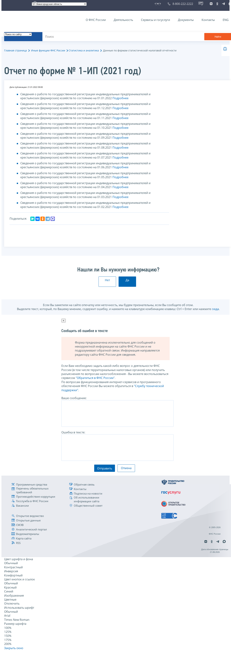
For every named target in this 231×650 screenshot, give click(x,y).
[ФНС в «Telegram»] (223, 3)
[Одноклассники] (42, 219)
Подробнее (120, 98)
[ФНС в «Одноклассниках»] (217, 3)
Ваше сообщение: (74, 398)
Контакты (208, 20)
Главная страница (15, 50)
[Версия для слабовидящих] (158, 4)
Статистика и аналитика (84, 50)
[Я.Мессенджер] (32, 219)
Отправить (104, 468)
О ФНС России (96, 20)
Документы (186, 20)
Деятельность (123, 20)
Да (127, 280)
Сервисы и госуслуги (155, 20)
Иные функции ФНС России (48, 50)
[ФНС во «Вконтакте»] (211, 3)
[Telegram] (47, 219)
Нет (107, 280)
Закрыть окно (13, 648)
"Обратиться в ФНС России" (95, 378)
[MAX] (53, 219)
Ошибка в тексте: (73, 432)
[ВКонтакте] (37, 219)
